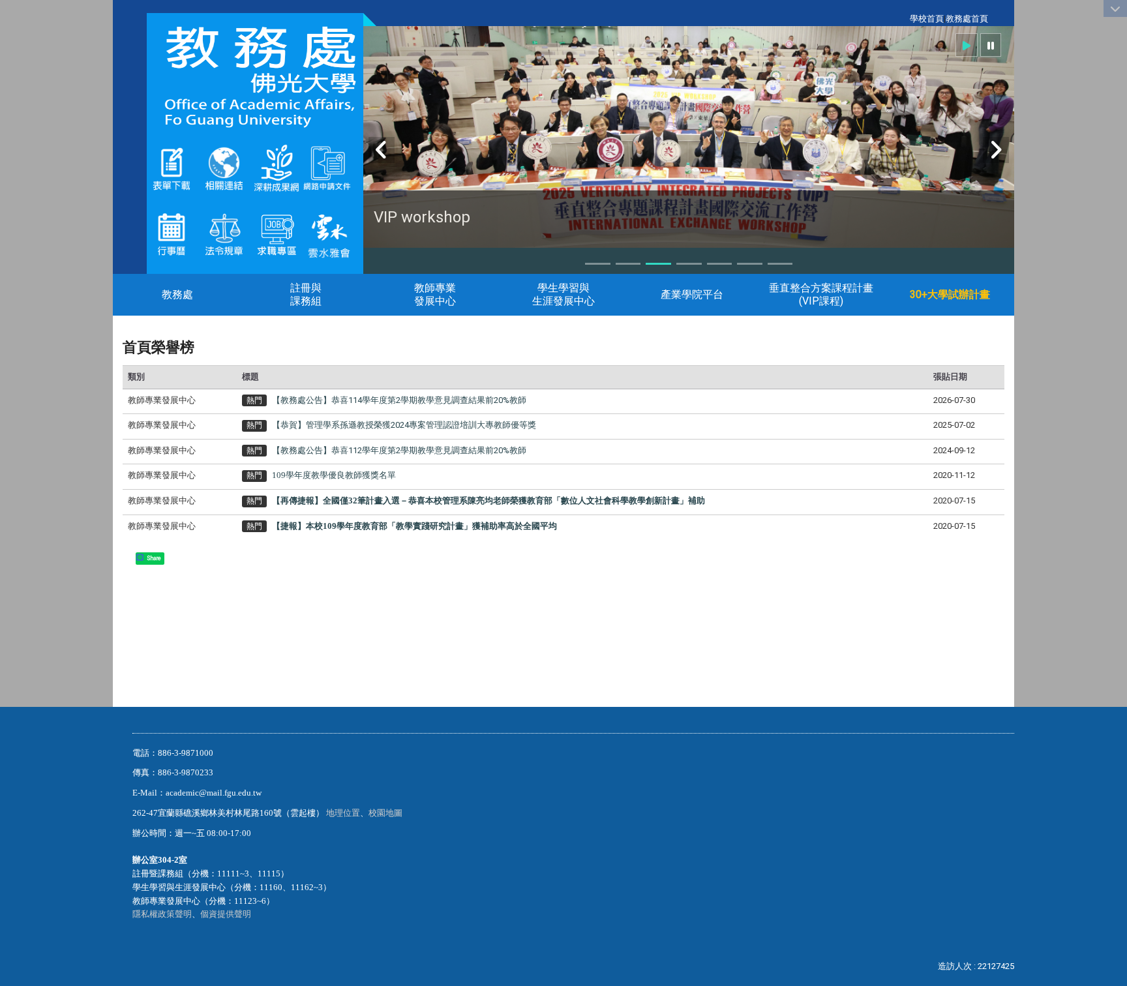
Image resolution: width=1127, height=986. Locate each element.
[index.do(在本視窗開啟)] (302, 167)
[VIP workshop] (688, 143)
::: (903, 18)
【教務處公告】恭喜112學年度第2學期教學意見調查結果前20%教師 (399, 450)
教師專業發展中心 (435, 294)
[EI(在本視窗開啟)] (277, 233)
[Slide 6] (749, 264)
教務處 (177, 294)
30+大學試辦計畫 (950, 294)
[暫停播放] (990, 45)
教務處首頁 (967, 18)
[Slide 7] (780, 264)
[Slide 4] (689, 264)
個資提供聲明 (225, 914)
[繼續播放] (966, 45)
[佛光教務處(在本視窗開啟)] (255, 76)
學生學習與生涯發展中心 (563, 294)
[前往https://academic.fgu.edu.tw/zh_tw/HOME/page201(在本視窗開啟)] (172, 167)
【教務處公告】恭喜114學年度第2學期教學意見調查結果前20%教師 (399, 400)
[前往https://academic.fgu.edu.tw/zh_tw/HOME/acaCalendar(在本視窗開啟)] (172, 233)
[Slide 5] (719, 264)
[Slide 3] (658, 264)
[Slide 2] (628, 264)
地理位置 (343, 813)
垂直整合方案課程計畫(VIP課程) (821, 294)
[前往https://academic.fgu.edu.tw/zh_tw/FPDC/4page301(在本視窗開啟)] (329, 233)
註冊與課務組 (306, 294)
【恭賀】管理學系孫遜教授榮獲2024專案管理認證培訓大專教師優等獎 (404, 425)
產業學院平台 (692, 294)
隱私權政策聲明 (162, 914)
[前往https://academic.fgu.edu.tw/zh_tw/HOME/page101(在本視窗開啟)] (224, 233)
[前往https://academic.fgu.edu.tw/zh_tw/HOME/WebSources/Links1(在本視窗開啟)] (224, 167)
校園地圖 (386, 813)
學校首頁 (927, 18)
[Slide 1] (597, 264)
